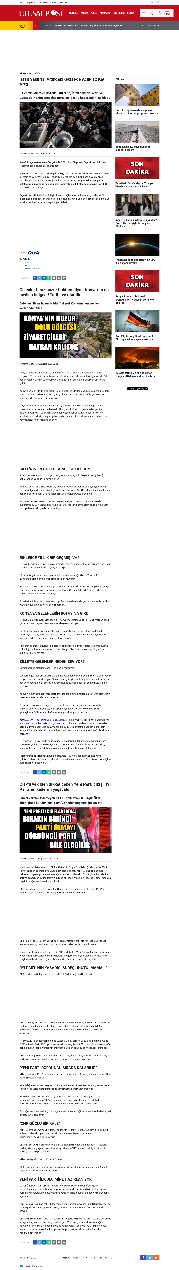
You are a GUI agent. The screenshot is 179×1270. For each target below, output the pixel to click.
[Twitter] (39, 278)
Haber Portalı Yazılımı (33, 1266)
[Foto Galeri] (158, 2)
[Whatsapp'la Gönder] (49, 278)
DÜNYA (130, 13)
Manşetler (29, 3)
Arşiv (54, 3)
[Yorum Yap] (64, 278)
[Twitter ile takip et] (149, 1257)
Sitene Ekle (63, 3)
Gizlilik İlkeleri (96, 1258)
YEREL (94, 13)
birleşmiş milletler (32, 269)
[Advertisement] (89, 49)
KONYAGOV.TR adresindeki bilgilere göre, (43, 719)
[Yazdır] (59, 278)
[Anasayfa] (21, 3)
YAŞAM (84, 13)
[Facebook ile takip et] (143, 1257)
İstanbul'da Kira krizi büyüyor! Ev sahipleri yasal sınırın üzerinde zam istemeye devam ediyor (84, 25)
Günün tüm (150, 25)
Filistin (27, 262)
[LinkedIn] (44, 278)
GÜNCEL (73, 13)
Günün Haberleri (42, 3)
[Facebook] (35, 278)
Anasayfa (66, 1258)
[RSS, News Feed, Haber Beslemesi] (156, 1257)
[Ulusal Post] (42, 13)
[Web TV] (151, 2)
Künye (75, 1258)
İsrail (27, 265)
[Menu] (143, 13)
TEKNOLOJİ (119, 13)
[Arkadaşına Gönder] (54, 278)
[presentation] (29, 25)
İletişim (85, 1258)
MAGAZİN (105, 13)
